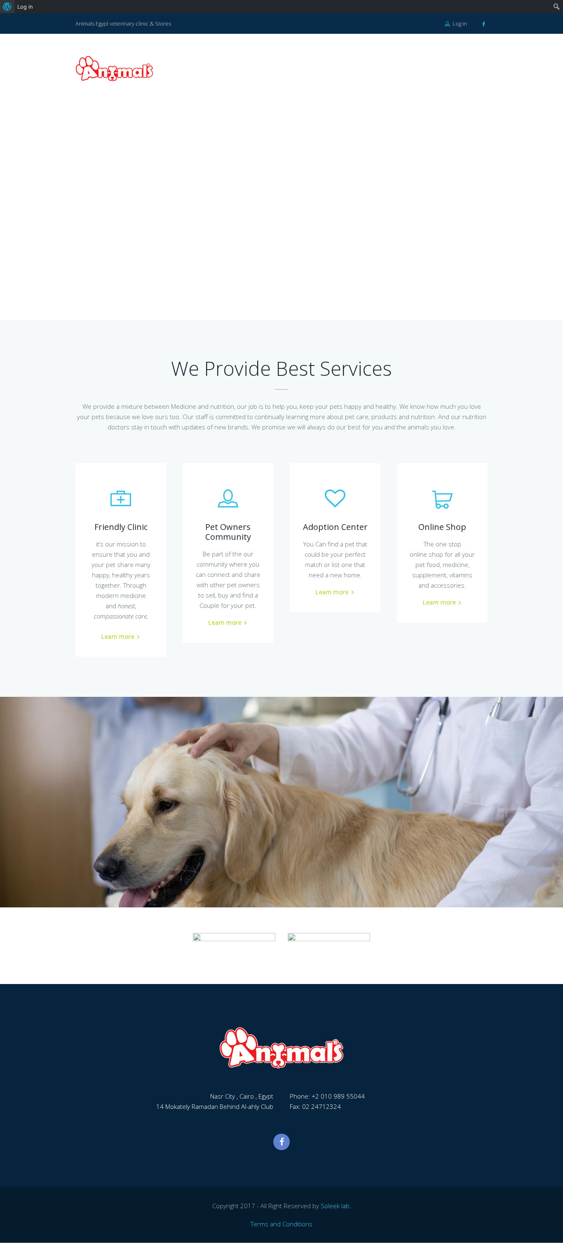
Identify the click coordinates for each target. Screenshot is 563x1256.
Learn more (117, 636)
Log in (459, 23)
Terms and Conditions (281, 1224)
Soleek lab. (336, 1206)
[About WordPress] (7, 6)
